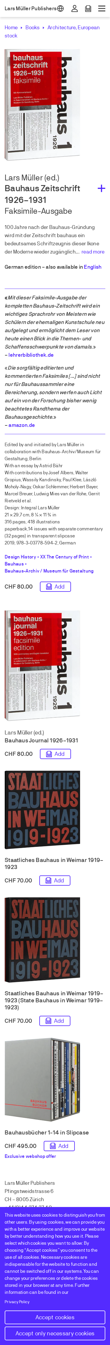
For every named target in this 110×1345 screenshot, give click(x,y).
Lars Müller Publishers (31, 8)
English (92, 267)
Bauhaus (14, 564)
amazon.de (22, 425)
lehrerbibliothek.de (31, 355)
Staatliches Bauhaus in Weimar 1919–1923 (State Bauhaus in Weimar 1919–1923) (54, 1000)
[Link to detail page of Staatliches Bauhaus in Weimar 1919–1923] (55, 811)
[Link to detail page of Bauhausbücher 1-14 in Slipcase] (55, 1081)
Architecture (62, 27)
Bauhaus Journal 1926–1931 (41, 740)
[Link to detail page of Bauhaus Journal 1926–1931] (55, 667)
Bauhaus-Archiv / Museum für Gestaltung (49, 571)
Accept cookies (55, 1317)
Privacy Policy (17, 1302)
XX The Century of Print (64, 557)
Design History (20, 557)
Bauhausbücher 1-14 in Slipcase (47, 1132)
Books (33, 27)
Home (11, 27)
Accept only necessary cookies (55, 1333)
